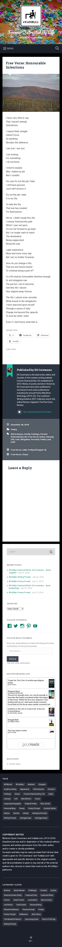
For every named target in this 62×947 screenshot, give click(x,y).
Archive (7, 890)
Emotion (51, 789)
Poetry (14, 429)
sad (49, 439)
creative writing (10, 789)
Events (53, 890)
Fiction (7, 900)
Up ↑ (31, 941)
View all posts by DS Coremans (37, 412)
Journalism (32, 900)
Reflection (23, 914)
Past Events (21, 905)
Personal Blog (9, 808)
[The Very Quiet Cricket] (51, 733)
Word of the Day (48, 919)
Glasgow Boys (14, 691)
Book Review (19, 890)
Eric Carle (13, 732)
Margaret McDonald (16, 693)
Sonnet (16, 813)
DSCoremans (17, 434)
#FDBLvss (8, 784)
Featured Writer (47, 895)
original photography (12, 804)
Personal (35, 439)
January (7, 799)
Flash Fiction (19, 900)
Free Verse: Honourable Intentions (26, 65)
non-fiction (8, 905)
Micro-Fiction (46, 900)
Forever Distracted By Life (31, 32)
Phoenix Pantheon (11, 910)
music (37, 799)
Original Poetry (31, 804)
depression (24, 789)
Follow (12, 658)
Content (43, 890)
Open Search (56, 48)
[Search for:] (31, 551)
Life (12, 439)
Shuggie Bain (13, 719)
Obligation (25, 439)
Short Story (36, 914)
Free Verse (33, 437)
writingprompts (41, 818)
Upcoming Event (31, 919)
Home (42, 437)
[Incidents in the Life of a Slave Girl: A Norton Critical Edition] (51, 716)
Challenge (32, 890)
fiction (17, 794)
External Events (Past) (13, 895)
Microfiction (26, 799)
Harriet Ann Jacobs (16, 713)
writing (25, 813)
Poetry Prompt (34, 808)
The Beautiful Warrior (12, 919)
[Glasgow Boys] (51, 698)
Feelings (35, 434)
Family (27, 434)
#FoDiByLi (20, 784)
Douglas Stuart (14, 721)
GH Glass (13, 684)
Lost (17, 439)
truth (13, 442)
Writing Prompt (10, 818)
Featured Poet (31, 895)
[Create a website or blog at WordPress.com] (31, 937)
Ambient (31, 784)
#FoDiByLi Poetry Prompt (20, 581)
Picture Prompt (29, 910)
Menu (10, 48)
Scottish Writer (50, 808)
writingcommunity (39, 813)
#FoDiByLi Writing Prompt (20, 577)
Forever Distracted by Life (34, 794)
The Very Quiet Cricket (17, 730)
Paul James (45, 804)
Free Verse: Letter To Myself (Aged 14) (28, 450)
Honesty (49, 437)
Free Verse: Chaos (19, 454)
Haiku (50, 794)
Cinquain (42, 784)
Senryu (7, 813)
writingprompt (25, 818)
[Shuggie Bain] (51, 726)
